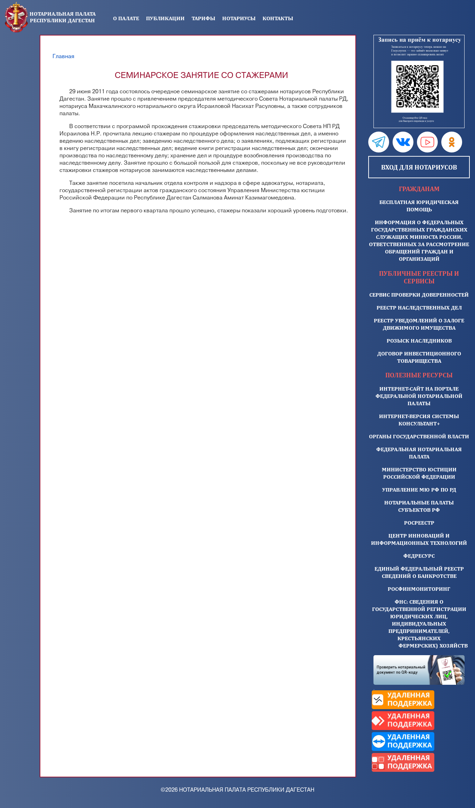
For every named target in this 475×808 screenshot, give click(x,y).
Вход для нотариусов (419, 167)
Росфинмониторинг (419, 589)
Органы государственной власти (419, 436)
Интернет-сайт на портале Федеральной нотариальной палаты (419, 396)
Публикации (165, 18)
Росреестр (419, 522)
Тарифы (203, 18)
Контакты (278, 18)
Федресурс (419, 555)
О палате (126, 18)
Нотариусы (239, 18)
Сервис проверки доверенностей (419, 294)
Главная (63, 56)
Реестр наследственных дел (419, 307)
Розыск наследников (419, 340)
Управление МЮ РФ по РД (419, 489)
